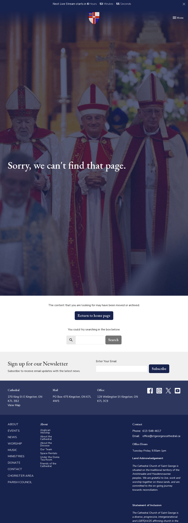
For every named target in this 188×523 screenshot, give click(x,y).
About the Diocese (46, 444)
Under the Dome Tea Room (49, 458)
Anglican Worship (45, 431)
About (13, 424)
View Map (14, 405)
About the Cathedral (46, 438)
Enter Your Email (106, 361)
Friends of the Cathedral (48, 465)
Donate (14, 463)
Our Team (46, 449)
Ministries (16, 456)
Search (113, 339)
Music (12, 450)
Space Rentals (48, 453)
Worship (15, 444)
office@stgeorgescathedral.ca (161, 436)
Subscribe (159, 368)
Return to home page (94, 315)
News (12, 437)
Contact (15, 469)
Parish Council (20, 482)
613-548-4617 (151, 431)
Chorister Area (21, 476)
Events (14, 431)
